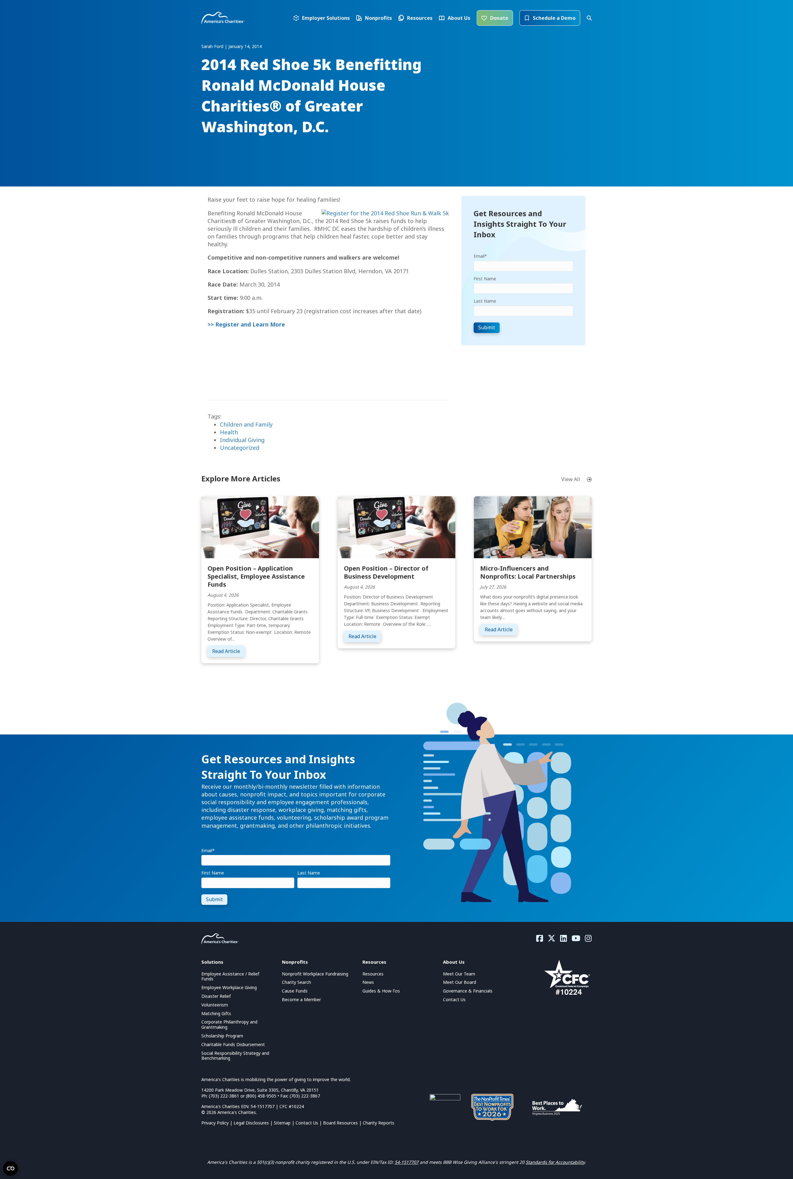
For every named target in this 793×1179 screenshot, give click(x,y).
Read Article (228, 651)
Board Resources (340, 1123)
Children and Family (246, 424)
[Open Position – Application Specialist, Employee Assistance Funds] (260, 526)
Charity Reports (378, 1123)
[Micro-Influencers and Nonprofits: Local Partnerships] (533, 526)
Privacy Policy (215, 1123)
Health (229, 432)
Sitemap (282, 1123)
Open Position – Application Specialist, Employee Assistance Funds (256, 576)
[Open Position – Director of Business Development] (396, 526)
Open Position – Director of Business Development (386, 572)
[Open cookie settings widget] (10, 1168)
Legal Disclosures (251, 1123)
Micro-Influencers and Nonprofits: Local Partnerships (528, 572)
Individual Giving (242, 440)
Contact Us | (309, 1123)
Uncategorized (239, 447)
